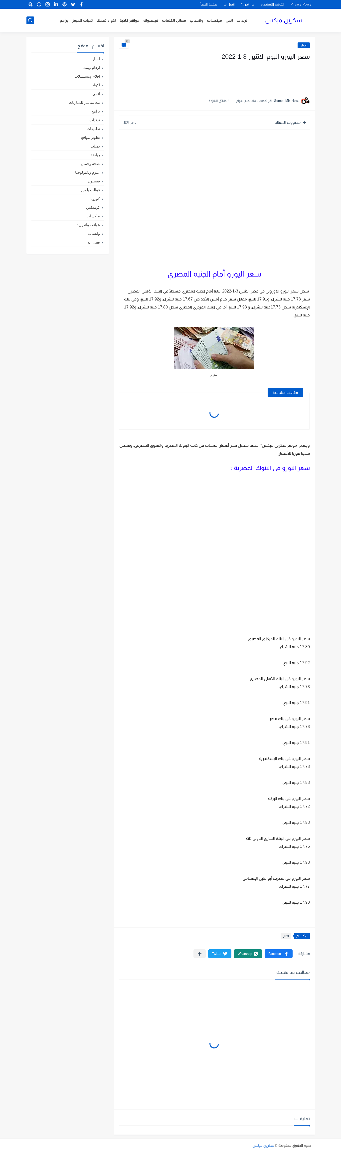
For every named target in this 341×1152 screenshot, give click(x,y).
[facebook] (82, 4)
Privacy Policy (301, 4)
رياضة (95, 155)
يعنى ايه (94, 242)
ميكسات (214, 20)
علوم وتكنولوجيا (87, 172)
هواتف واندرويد (88, 225)
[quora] (31, 4)
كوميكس (93, 207)
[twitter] (73, 4)
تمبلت (95, 146)
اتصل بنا (229, 4)
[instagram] (48, 4)
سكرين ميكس (283, 20)
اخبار (304, 45)
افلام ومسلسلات (87, 76)
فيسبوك (150, 20)
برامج (64, 20)
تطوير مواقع (90, 137)
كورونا (95, 198)
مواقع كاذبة (130, 20)
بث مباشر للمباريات (84, 102)
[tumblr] (39, 4)
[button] (279, 953)
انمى (96, 94)
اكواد (96, 85)
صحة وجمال (90, 163)
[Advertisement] (260, 77)
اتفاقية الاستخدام (272, 4)
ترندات (242, 20)
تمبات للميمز (82, 20)
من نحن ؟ (247, 4)
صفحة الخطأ (208, 4)
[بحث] (30, 20)
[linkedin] (56, 4)
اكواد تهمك (106, 20)
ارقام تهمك (91, 67)
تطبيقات (93, 129)
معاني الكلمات (174, 20)
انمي (229, 20)
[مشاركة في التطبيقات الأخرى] (199, 953)
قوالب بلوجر (90, 190)
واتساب (196, 20)
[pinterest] (65, 4)
